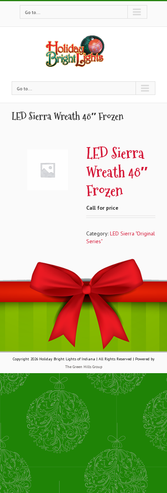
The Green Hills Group (83, 366)
